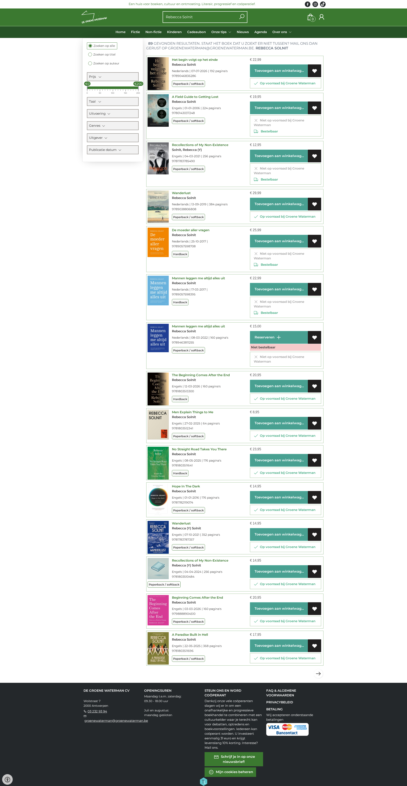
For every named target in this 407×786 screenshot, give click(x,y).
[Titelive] (203, 781)
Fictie (135, 32)
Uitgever (96, 138)
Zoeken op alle (104, 46)
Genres (95, 126)
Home (120, 32)
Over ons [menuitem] (280, 32)
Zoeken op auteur (106, 63)
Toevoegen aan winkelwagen (280, 71)
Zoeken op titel (104, 54)
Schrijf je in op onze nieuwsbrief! (237, 759)
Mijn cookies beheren (234, 772)
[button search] (242, 17)
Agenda (260, 32)
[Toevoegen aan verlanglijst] (314, 70)
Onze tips (219, 32)
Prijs (93, 77)
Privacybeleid (279, 702)
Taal (93, 101)
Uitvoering (98, 113)
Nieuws (243, 32)
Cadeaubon (196, 32)
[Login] (322, 17)
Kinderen (174, 32)
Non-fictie (153, 32)
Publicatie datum (103, 150)
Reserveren (264, 337)
